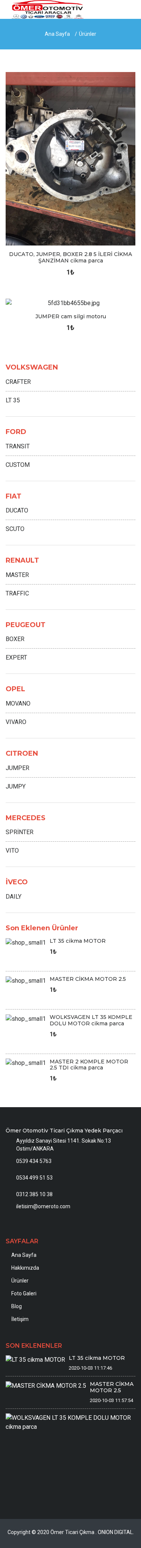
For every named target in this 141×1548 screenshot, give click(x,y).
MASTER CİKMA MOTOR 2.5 (88, 979)
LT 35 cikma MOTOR (78, 940)
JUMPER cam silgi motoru (70, 316)
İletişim (20, 1319)
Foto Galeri (23, 1293)
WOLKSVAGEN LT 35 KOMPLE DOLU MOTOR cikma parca (91, 1020)
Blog (16, 1306)
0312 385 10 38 (34, 1194)
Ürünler (87, 34)
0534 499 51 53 (34, 1178)
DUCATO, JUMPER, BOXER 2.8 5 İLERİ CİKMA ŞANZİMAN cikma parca (70, 257)
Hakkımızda (25, 1268)
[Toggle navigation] (126, 11)
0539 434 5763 (34, 1161)
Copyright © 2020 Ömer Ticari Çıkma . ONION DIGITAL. (71, 1532)
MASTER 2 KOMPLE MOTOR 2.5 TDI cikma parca (89, 1064)
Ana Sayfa (57, 34)
